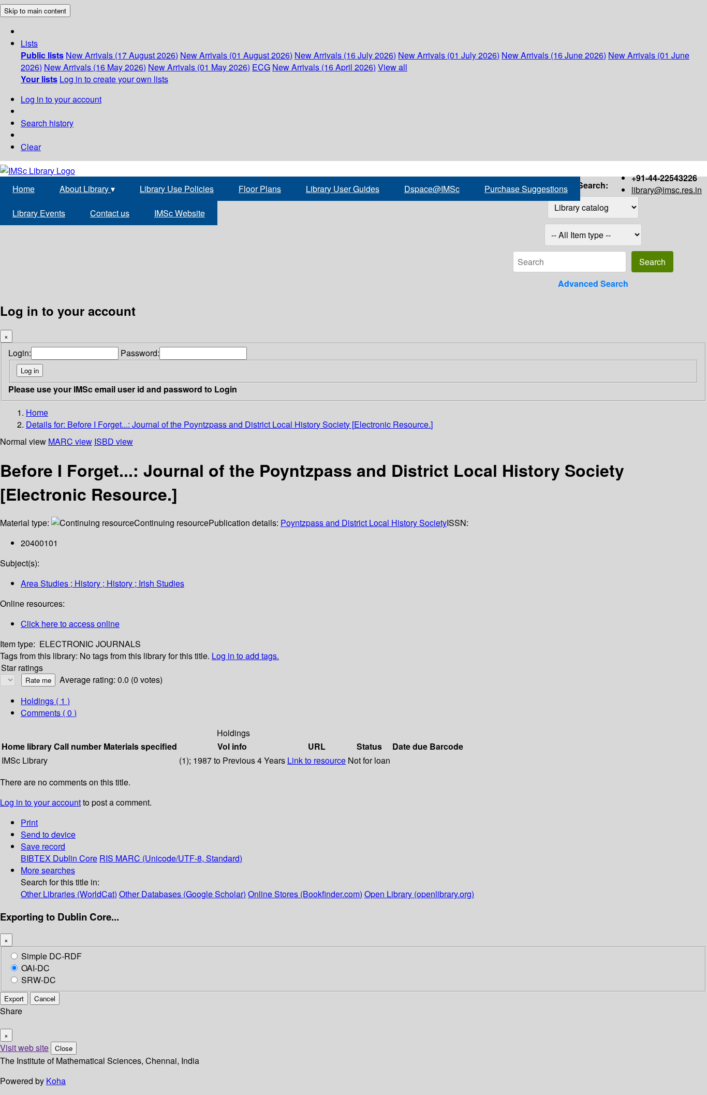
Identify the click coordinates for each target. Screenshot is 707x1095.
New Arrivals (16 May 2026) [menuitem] (95, 67)
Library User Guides (342, 189)
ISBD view (113, 441)
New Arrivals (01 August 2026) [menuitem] (236, 55)
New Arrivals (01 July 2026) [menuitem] (448, 55)
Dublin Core (75, 858)
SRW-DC (38, 980)
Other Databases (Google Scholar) (182, 894)
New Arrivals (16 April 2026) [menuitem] (324, 67)
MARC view (70, 441)
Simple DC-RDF (51, 956)
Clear (31, 147)
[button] (29, 43)
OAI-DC (35, 968)
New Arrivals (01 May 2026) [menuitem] (199, 67)
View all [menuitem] (392, 67)
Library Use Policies (177, 189)
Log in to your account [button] (40, 802)
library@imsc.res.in (666, 190)
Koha (56, 1081)
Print (29, 822)
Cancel (44, 998)
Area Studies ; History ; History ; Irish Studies (102, 583)
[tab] (49, 713)
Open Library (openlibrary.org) (419, 894)
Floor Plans (260, 189)
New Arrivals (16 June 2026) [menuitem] (554, 55)
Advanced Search (593, 283)
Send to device (48, 834)
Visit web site (24, 1048)
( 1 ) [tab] (45, 701)
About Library (87, 189)
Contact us (109, 213)
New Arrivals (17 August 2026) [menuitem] (122, 55)
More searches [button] (48, 870)
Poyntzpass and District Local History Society (364, 523)
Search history (47, 123)
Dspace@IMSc (432, 189)
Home (23, 189)
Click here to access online (70, 624)
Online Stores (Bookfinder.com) (305, 894)
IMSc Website (179, 213)
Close (63, 1048)
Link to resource (316, 760)
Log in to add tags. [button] (245, 656)
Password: (140, 353)
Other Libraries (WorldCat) (69, 894)
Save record (43, 846)
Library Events (38, 213)
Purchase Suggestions (526, 189)
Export (14, 998)
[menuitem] (42, 55)
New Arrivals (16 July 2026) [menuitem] (345, 55)
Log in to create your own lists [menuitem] (114, 79)
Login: (19, 353)
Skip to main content (35, 11)
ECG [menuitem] (261, 67)
